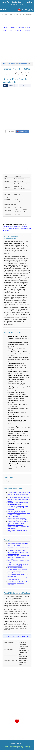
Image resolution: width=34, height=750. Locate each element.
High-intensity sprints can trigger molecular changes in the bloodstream (19, 519)
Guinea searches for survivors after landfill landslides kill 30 (18, 578)
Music (5, 30)
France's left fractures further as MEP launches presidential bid (18, 565)
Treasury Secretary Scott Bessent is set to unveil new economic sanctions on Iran (19, 494)
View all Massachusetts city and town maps (17, 636)
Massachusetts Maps (23, 63)
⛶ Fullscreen (26, 85)
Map (5, 85)
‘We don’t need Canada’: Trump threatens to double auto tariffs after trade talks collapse (18, 552)
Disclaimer (13, 747)
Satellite (11, 85)
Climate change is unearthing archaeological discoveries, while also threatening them (18, 526)
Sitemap (27, 747)
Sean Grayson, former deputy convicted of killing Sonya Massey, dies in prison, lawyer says (19, 513)
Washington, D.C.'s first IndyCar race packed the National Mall (18, 503)
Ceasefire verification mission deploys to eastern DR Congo (18, 544)
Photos (12, 30)
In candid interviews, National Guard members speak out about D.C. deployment (18, 507)
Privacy (20, 747)
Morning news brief (13, 516)
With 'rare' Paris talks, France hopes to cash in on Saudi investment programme (18, 557)
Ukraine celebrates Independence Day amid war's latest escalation (18, 548)
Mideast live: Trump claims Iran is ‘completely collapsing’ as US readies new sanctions (18, 574)
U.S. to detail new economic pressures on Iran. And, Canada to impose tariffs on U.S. (19, 499)
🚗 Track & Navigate (22, 131)
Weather (27, 30)
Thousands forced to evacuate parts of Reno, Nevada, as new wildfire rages (19, 522)
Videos (19, 30)
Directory (21, 27)
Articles (13, 27)
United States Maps (12, 63)
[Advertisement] (17, 47)
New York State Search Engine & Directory (17, 3)
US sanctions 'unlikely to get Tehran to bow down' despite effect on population (18, 582)
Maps (28, 27)
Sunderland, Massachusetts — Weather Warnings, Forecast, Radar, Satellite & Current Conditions (17, 228)
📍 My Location (10, 131)
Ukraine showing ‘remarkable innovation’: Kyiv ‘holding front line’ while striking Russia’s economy (17, 569)
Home (6, 27)
